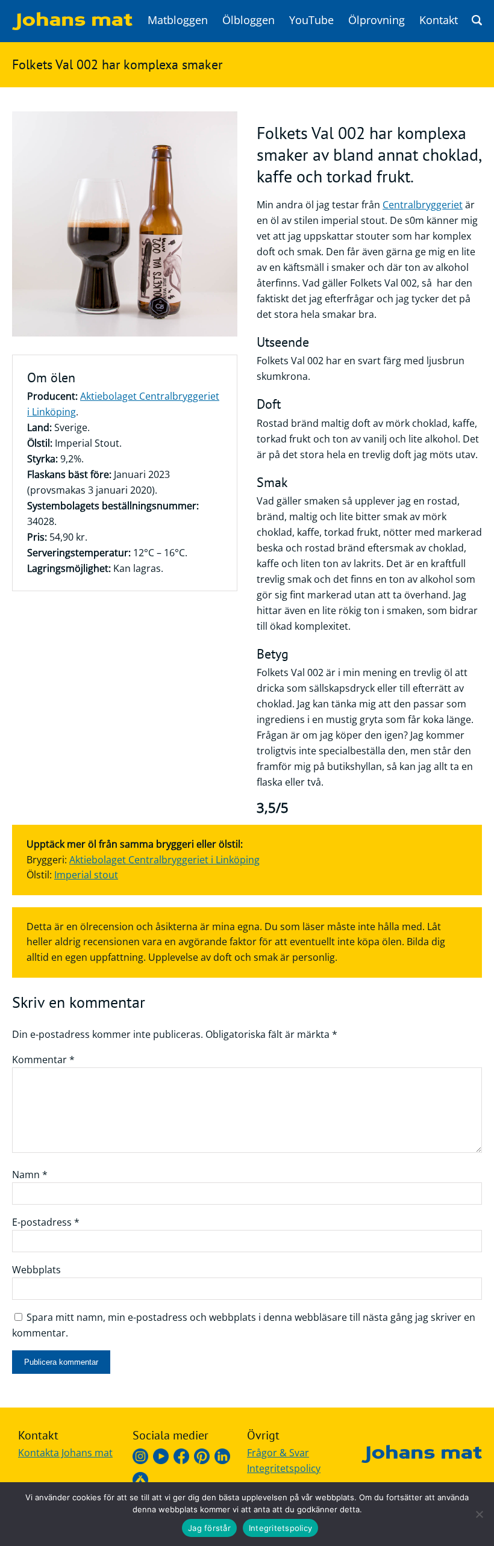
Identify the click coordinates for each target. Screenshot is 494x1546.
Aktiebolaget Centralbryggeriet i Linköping (164, 859)
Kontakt (438, 19)
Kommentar (43, 1059)
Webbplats (36, 1269)
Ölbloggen (248, 19)
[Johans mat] (72, 26)
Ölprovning (376, 19)
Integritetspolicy (283, 1468)
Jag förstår (209, 1528)
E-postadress (46, 1222)
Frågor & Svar (278, 1452)
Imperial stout (86, 874)
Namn (30, 1174)
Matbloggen (178, 19)
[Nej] (479, 1514)
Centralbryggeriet (423, 204)
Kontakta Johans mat (65, 1452)
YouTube (311, 19)
